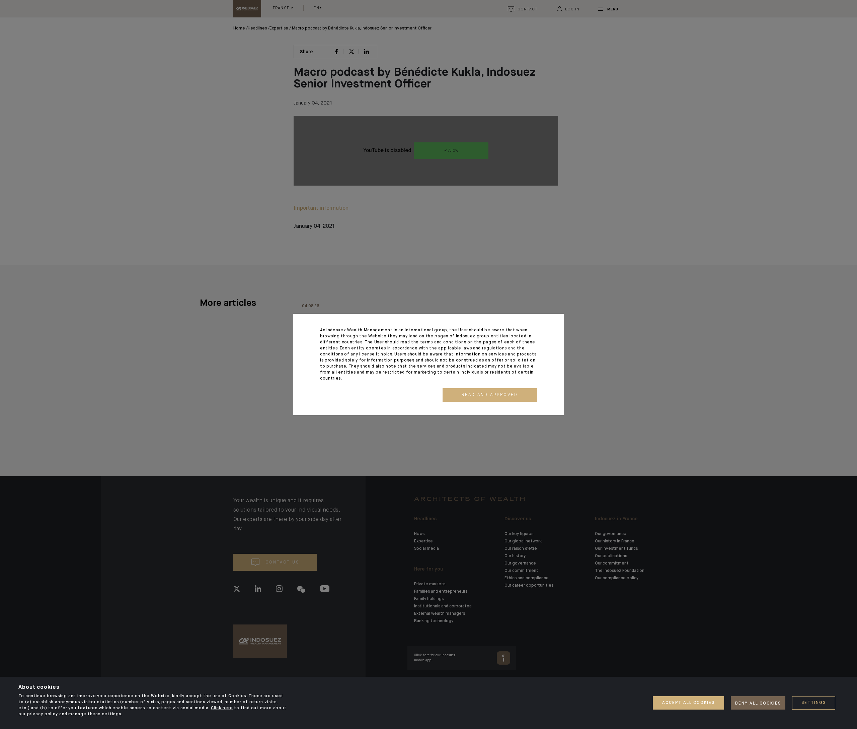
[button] (490, 395)
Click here (222, 708)
